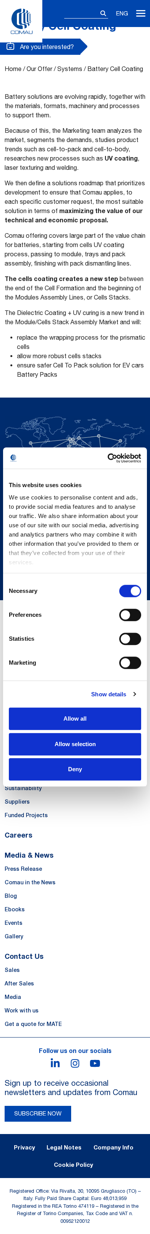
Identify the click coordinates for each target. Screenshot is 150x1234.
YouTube (95, 1063)
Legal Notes (64, 1147)
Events (13, 923)
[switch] (130, 615)
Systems (69, 68)
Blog (11, 896)
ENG (122, 13)
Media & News (29, 855)
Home (13, 68)
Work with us (21, 1010)
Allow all (75, 718)
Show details (108, 694)
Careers (18, 835)
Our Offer (39, 68)
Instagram (75, 1063)
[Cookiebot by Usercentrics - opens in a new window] (108, 458)
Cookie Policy (73, 1164)
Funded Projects (26, 815)
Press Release (23, 869)
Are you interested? (46, 46)
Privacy (24, 1147)
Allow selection (75, 744)
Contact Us (24, 956)
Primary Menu (140, 13)
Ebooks (15, 909)
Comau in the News (30, 882)
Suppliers (17, 802)
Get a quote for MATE (33, 1024)
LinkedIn (55, 1063)
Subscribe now (38, 1113)
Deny (75, 769)
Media (13, 997)
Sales (12, 970)
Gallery (14, 936)
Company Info (113, 1147)
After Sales (19, 983)
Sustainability (23, 788)
